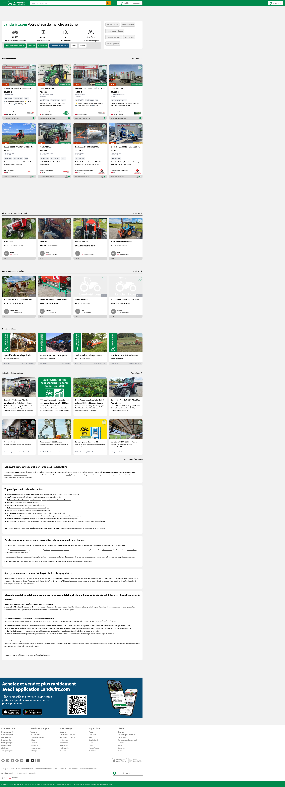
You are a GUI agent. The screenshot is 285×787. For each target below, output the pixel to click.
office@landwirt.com (42, 655)
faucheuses (28, 497)
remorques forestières (49, 500)
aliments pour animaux (115, 31)
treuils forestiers (35, 500)
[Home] (16, 3)
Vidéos (74, 45)
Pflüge (33, 740)
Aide (5, 777)
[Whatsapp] (22, 761)
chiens (66, 550)
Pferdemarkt (64, 742)
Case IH (130, 578)
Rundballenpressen (37, 737)
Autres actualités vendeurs (133, 459)
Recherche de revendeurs (59, 45)
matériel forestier (128, 24)
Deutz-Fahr (92, 751)
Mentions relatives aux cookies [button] (46, 768)
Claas (65, 494)
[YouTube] (3, 760)
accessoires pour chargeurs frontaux (43, 521)
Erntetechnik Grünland (67, 734)
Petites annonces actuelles (13, 271)
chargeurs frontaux (23, 521)
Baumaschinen (36, 748)
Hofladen (63, 751)
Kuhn (54, 581)
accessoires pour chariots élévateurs (94, 521)
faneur (42, 497)
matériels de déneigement (69, 518)
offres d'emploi (107, 550)
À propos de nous (7, 768)
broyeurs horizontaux (29, 508)
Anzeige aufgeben (7, 751)
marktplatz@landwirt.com (104, 784)
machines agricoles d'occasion (83, 472)
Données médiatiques (24, 768)
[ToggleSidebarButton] (4, 3)
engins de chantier (60, 545)
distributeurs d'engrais (34, 513)
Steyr (106, 578)
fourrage (107, 545)
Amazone (81, 581)
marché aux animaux (114, 37)
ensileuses (77, 516)
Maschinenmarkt (7, 732)
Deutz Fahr (48, 581)
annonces (31, 45)
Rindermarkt (64, 740)
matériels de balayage (51, 518)
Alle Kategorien (6, 745)
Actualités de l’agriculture (12, 373)
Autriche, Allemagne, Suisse (77, 607)
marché (68, 475)
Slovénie (102, 607)
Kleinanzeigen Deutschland (127, 740)
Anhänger (34, 751)
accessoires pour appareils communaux (103, 557)
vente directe (129, 37)
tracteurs (71, 545)
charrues (36, 502)
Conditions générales (88, 768)
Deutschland (122, 737)
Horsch (89, 581)
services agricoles (113, 43)
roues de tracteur (31, 510)
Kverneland (73, 581)
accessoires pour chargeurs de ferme (69, 521)
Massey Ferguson (28, 581)
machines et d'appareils (43, 578)
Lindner (124, 578)
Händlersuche (6, 740)
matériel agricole (112, 24)
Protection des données (69, 768)
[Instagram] (7, 760)
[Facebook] (12, 760)
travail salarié (131, 550)
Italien (120, 745)
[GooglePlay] (32, 712)
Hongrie (95, 607)
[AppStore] (11, 712)
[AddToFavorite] (33, 67)
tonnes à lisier (47, 513)
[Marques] (32, 760)
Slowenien (121, 748)
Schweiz (120, 742)
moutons (60, 550)
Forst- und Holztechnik (67, 737)
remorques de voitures (37, 505)
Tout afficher (135, 58)
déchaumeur (27, 502)
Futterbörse (63, 745)
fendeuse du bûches (64, 500)
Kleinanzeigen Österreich (126, 734)
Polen (120, 751)
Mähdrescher (35, 734)
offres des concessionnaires (14, 45)
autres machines (129, 557)
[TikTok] (17, 760)
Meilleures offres (9, 58)
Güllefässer (34, 742)
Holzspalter (34, 745)
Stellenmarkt (64, 748)
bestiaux (47, 550)
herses (20, 502)
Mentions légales (7, 773)
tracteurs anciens (73, 494)
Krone (59, 581)
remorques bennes (23, 505)
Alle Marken (5, 748)
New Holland (57, 494)
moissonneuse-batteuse (37, 516)
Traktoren (34, 732)
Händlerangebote (7, 734)
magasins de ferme (96, 545)
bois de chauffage (118, 545)
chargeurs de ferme (36, 518)
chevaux (54, 550)
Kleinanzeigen (6, 737)
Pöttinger (65, 581)
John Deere (44, 494)
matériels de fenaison (82, 545)
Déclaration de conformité (26, 773)
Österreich (121, 732)
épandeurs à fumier (59, 513)
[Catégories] (27, 760)
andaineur (36, 497)
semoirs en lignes (43, 508)
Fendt (50, 494)
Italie (90, 607)
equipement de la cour (73, 557)
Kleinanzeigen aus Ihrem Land (14, 213)
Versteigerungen (7, 742)
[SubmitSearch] (108, 3)
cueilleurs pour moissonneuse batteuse (59, 516)
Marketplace (42, 45)
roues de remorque (43, 510)
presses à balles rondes (53, 497)
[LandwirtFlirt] (38, 760)
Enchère (82, 45)
